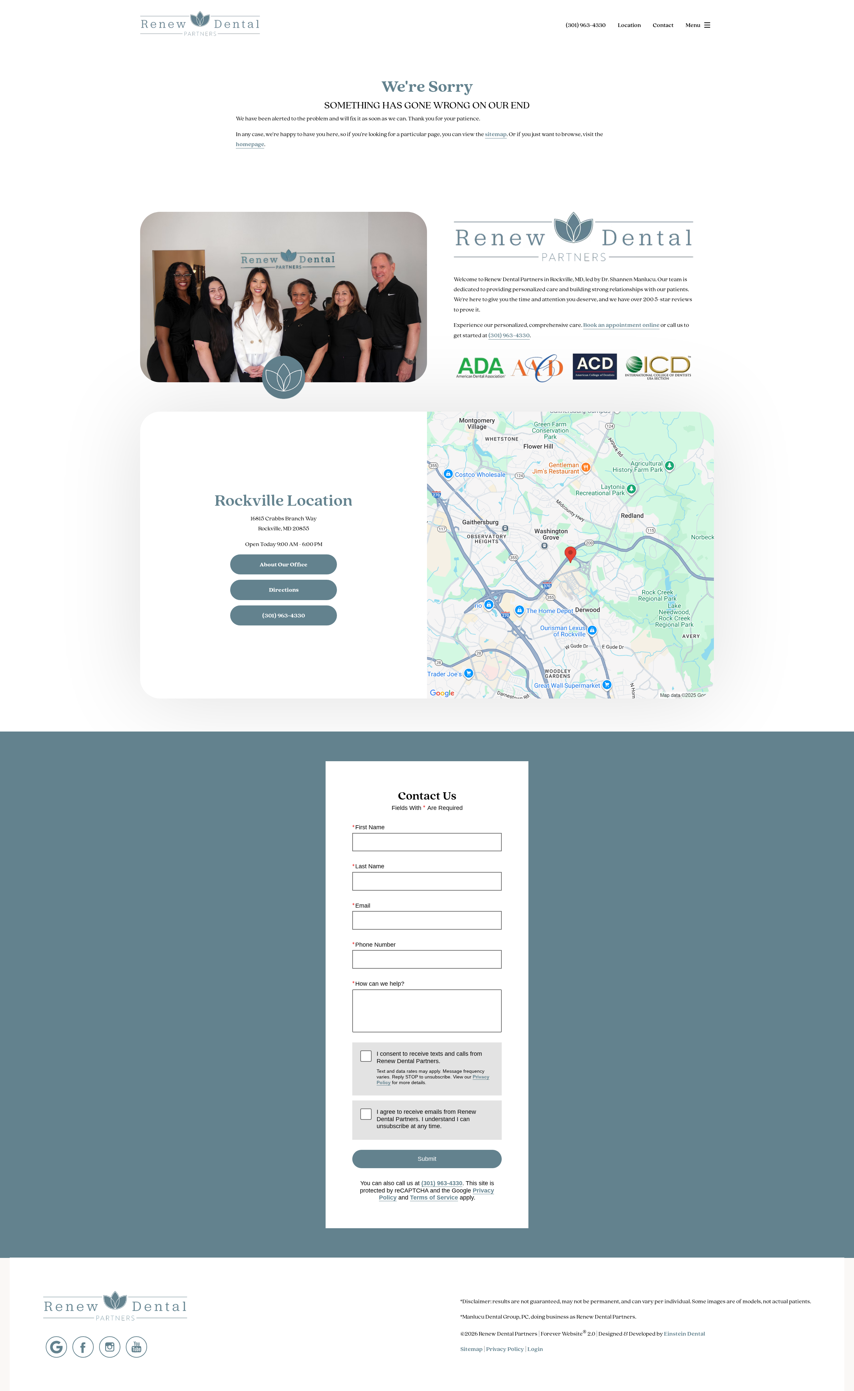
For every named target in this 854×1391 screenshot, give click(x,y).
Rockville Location (284, 500)
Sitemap (471, 1349)
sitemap (496, 134)
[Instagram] (109, 1347)
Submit (427, 1158)
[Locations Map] (570, 554)
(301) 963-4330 (509, 335)
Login (535, 1349)
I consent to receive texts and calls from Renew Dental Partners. (433, 1067)
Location (629, 25)
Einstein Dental (684, 1334)
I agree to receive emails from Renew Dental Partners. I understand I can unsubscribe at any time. (426, 1118)
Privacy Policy (505, 1349)
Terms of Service (434, 1197)
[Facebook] (83, 1347)
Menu (693, 25)
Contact (663, 25)
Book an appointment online (621, 325)
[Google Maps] (56, 1347)
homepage (250, 144)
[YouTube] (136, 1347)
